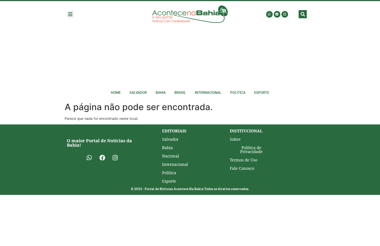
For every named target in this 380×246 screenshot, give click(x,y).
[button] (70, 14)
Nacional (170, 156)
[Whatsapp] (269, 14)
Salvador (138, 93)
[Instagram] (284, 14)
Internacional (208, 93)
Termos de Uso (243, 160)
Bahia (161, 93)
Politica (237, 93)
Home (116, 93)
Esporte (261, 93)
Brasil (180, 93)
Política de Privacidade (251, 149)
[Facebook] (277, 14)
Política (169, 172)
